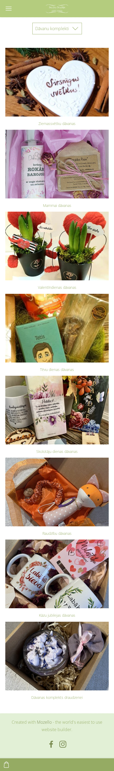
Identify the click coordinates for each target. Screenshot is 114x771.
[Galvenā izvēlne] (8, 8)
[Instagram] (63, 744)
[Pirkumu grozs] (6, 764)
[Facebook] (51, 744)
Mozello (44, 722)
